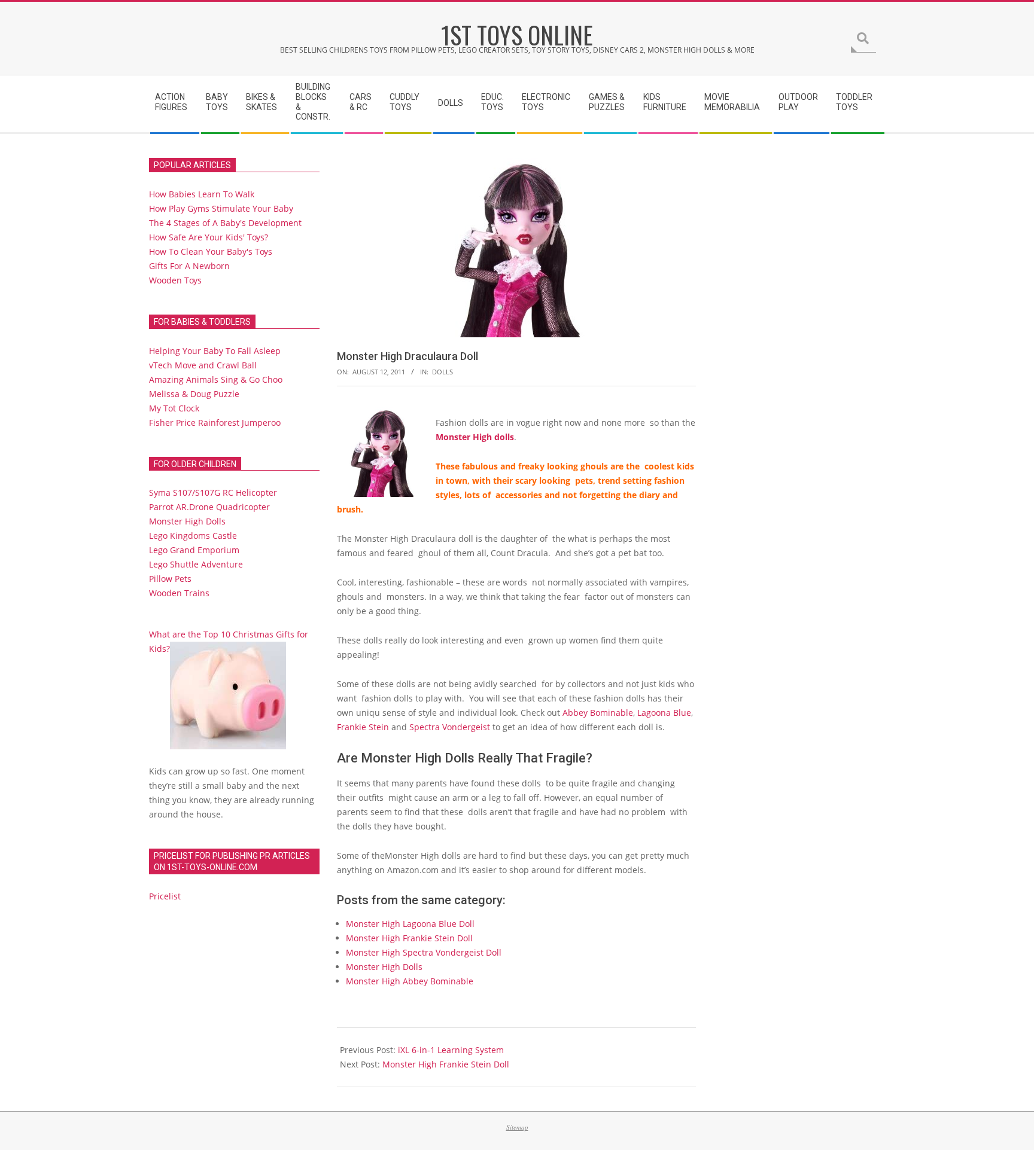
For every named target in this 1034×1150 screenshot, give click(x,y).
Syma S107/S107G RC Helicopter (213, 492)
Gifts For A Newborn (189, 266)
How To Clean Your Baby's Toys (210, 251)
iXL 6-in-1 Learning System (451, 1050)
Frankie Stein (363, 727)
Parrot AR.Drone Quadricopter (209, 507)
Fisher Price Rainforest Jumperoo (215, 422)
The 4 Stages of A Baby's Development (225, 222)
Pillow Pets (170, 578)
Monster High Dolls (384, 966)
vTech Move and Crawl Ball (203, 365)
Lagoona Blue (664, 712)
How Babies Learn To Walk (201, 194)
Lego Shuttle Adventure (196, 564)
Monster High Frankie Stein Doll (409, 938)
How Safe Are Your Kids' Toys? (208, 237)
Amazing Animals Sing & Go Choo (215, 379)
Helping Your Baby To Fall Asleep (215, 350)
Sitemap (517, 1126)
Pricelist (165, 896)
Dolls (442, 371)
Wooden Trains (179, 593)
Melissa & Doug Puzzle (194, 393)
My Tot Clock (174, 408)
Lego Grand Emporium (194, 550)
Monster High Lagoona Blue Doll (410, 923)
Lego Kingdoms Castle (193, 535)
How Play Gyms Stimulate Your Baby (221, 208)
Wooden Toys (175, 280)
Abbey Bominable (597, 712)
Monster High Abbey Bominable (409, 981)
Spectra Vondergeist (449, 727)
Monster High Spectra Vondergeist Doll (423, 952)
